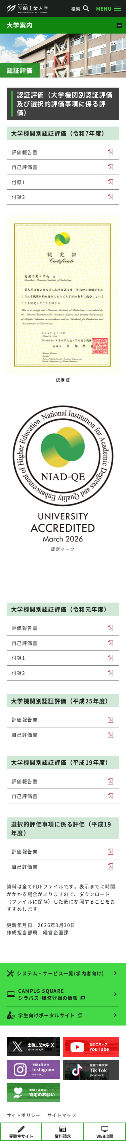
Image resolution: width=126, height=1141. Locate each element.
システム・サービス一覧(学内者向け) (60, 973)
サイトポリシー (24, 1115)
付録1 (18, 182)
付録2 (18, 196)
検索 (76, 8)
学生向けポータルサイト (46, 1015)
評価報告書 (25, 152)
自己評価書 (25, 166)
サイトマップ (61, 1115)
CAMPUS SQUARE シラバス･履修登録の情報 (48, 994)
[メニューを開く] (118, 25)
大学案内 (20, 25)
